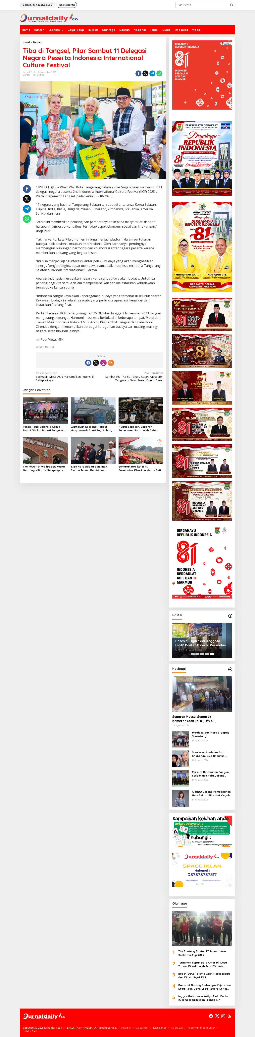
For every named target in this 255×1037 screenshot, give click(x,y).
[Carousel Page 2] (197, 654)
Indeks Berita (31, 1031)
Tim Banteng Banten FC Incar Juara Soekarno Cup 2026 (202, 953)
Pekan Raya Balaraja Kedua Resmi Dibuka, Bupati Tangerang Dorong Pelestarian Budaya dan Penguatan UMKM (44, 428)
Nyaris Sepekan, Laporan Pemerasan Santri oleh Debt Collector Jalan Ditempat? (137, 428)
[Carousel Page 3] (202, 654)
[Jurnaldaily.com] (49, 17)
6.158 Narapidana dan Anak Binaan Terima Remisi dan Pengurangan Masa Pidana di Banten (90, 468)
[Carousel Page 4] (207, 654)
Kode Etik (177, 1027)
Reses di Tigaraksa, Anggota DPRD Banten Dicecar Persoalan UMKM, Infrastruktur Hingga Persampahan (200, 643)
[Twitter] (96, 363)
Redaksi (126, 1027)
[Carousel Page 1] (193, 654)
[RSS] (111, 363)
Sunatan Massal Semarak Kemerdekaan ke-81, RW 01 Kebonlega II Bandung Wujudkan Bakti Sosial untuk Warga (201, 719)
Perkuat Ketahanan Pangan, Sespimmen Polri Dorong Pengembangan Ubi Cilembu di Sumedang (211, 773)
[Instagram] (103, 363)
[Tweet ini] (145, 73)
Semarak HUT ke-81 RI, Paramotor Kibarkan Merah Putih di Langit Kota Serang (140, 468)
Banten (26, 74)
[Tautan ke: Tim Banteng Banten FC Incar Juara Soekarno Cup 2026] (202, 928)
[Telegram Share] (152, 73)
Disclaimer (159, 1027)
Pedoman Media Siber (201, 1027)
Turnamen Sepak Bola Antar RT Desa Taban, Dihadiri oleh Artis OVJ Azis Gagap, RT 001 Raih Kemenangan (202, 964)
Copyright (142, 1027)
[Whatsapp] (159, 73)
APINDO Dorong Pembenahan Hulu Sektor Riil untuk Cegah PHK (211, 793)
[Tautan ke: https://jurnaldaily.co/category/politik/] (230, 615)
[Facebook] (88, 363)
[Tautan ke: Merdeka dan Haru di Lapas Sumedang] (180, 739)
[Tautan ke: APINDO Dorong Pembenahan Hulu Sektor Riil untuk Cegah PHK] (180, 798)
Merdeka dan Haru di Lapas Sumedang (210, 734)
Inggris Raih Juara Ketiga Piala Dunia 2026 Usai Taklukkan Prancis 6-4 (203, 998)
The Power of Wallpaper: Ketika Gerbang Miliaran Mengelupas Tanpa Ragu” (44, 468)
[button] (231, 5)
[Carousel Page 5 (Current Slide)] (212, 654)
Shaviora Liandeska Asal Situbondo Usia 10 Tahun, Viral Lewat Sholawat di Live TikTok (210, 754)
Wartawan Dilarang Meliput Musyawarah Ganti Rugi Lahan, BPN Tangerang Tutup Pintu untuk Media (93, 428)
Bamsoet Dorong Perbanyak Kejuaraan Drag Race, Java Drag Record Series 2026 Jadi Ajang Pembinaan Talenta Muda (204, 986)
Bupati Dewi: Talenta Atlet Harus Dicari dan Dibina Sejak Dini (204, 975)
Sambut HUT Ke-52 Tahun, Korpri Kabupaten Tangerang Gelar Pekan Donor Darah (134, 376)
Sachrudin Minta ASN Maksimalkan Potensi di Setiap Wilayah (65, 376)
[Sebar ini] (138, 73)
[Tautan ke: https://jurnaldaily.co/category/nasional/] (230, 669)
